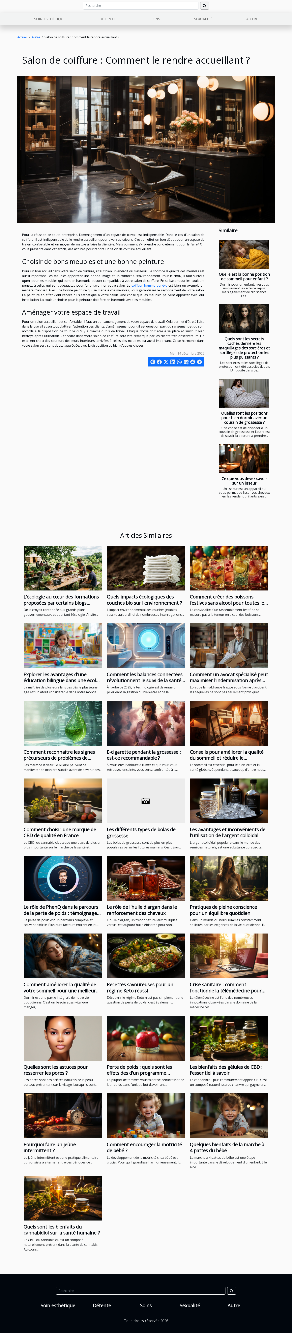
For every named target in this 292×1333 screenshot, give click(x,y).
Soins (155, 18)
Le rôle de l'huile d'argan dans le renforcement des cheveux (142, 910)
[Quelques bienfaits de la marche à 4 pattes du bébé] (229, 1115)
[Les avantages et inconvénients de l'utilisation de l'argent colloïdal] (229, 800)
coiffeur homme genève (149, 285)
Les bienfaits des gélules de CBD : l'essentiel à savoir (226, 1069)
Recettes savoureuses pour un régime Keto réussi (140, 987)
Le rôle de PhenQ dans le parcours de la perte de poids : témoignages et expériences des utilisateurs (61, 913)
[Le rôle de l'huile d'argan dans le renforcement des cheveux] (146, 878)
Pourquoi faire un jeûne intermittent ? (50, 1147)
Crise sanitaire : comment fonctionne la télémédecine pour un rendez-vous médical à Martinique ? (226, 993)
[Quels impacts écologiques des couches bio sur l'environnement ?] (146, 568)
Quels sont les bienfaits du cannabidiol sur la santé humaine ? (62, 1229)
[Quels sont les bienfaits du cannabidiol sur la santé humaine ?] (63, 1197)
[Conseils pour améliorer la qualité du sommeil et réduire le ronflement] (229, 723)
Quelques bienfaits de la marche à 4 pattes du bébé (227, 1147)
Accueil (22, 37)
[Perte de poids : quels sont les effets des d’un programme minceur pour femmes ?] (146, 1038)
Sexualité (203, 18)
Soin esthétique (50, 18)
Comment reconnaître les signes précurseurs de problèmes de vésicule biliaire (59, 757)
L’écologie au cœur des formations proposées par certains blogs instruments (61, 602)
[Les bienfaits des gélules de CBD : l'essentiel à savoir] (229, 1038)
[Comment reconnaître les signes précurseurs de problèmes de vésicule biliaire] (63, 723)
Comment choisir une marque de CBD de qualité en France (60, 832)
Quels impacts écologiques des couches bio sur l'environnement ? (144, 599)
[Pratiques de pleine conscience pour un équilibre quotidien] (229, 878)
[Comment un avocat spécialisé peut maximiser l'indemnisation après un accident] (229, 645)
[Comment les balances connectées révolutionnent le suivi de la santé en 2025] (146, 645)
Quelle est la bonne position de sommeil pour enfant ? (244, 276)
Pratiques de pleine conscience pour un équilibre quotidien (223, 910)
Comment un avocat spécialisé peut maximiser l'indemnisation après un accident (229, 680)
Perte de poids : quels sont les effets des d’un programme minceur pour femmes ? (139, 1072)
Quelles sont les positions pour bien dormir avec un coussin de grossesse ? (244, 417)
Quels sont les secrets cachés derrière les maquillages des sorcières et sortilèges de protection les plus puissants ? (244, 348)
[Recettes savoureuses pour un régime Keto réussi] (146, 955)
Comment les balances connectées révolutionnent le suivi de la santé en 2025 (145, 680)
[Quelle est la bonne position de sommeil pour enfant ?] (244, 254)
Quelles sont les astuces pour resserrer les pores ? (56, 1069)
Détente (108, 18)
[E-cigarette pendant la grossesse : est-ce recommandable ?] (146, 723)
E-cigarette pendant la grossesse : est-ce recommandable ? (144, 754)
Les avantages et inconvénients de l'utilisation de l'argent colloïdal (227, 832)
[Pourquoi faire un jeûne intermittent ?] (63, 1115)
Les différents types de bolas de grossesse (141, 832)
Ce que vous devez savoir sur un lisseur (244, 481)
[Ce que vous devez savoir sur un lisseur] (244, 458)
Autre (252, 18)
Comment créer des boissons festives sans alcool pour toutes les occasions (228, 602)
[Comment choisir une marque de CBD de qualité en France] (63, 800)
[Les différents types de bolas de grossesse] (146, 800)
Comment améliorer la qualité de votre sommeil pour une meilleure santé (61, 990)
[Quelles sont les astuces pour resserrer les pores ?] (63, 1038)
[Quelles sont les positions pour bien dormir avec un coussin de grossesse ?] (244, 393)
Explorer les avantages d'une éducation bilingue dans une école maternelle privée (61, 680)
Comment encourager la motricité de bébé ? (144, 1147)
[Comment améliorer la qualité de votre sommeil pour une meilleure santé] (63, 955)
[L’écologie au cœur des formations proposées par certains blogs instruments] (63, 568)
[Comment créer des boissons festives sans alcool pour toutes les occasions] (229, 568)
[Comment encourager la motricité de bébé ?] (146, 1115)
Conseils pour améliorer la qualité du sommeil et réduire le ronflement (227, 757)
